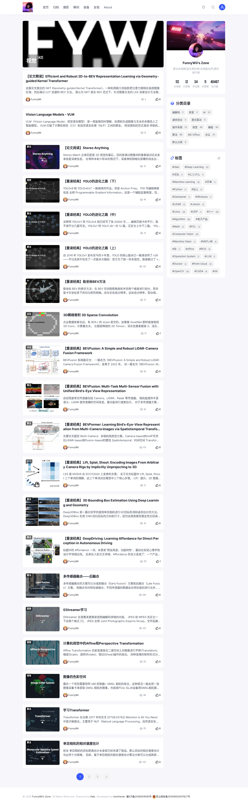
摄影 (66, 7)
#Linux (178, 211)
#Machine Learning (185, 181)
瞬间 (76, 7)
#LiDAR (178, 204)
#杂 (176, 248)
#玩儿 (197, 189)
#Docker (179, 263)
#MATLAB (208, 241)
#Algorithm (181, 219)
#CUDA (200, 271)
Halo (92, 796)
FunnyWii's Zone (41, 796)
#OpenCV (180, 271)
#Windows (203, 196)
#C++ (212, 211)
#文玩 (177, 174)
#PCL (194, 226)
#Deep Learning (196, 166)
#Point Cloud (202, 263)
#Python (179, 189)
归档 (56, 7)
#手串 (210, 181)
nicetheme (119, 796)
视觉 (29, 180)
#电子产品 (202, 219)
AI (28, 280)
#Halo (175, 166)
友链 (96, 7)
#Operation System (185, 256)
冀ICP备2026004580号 (139, 796)
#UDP (196, 211)
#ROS (204, 248)
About (108, 7)
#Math (178, 226)
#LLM (210, 256)
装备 (86, 7)
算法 (29, 146)
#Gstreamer (181, 196)
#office (190, 248)
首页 (46, 7)
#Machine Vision (183, 241)
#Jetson (197, 204)
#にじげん (195, 174)
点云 (29, 314)
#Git (215, 271)
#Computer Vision (185, 233)
